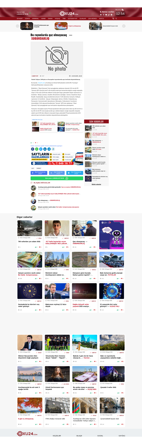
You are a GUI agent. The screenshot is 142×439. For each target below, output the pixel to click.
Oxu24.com (41, 83)
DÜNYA (27, 18)
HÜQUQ (57, 18)
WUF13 (101, 18)
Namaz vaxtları (108, 12)
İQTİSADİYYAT (72, 18)
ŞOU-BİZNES (92, 18)
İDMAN (50, 18)
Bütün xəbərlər (96, 184)
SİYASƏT (20, 18)
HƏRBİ (43, 18)
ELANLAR (83, 18)
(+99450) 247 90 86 (22, 14)
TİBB (63, 18)
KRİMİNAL (35, 18)
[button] (124, 26)
